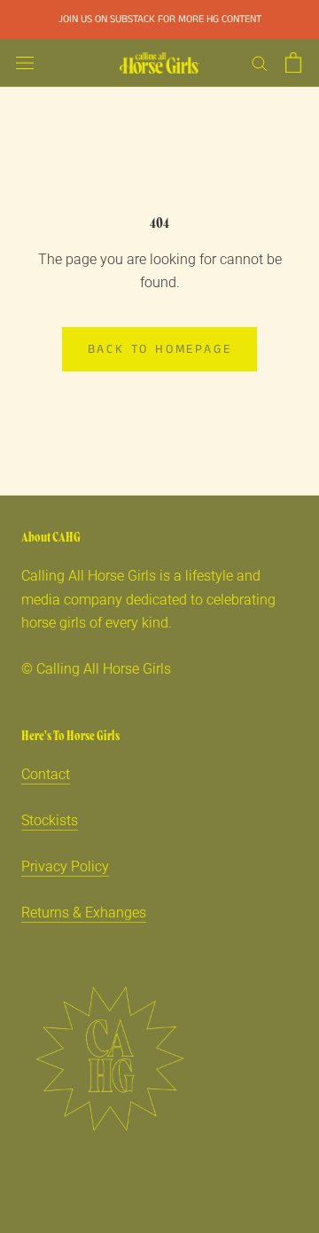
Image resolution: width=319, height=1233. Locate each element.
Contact (45, 774)
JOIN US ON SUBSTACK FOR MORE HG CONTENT (159, 19)
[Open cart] (293, 62)
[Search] (260, 62)
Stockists (49, 820)
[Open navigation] (25, 63)
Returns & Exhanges (83, 912)
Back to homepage (160, 349)
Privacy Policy (65, 866)
